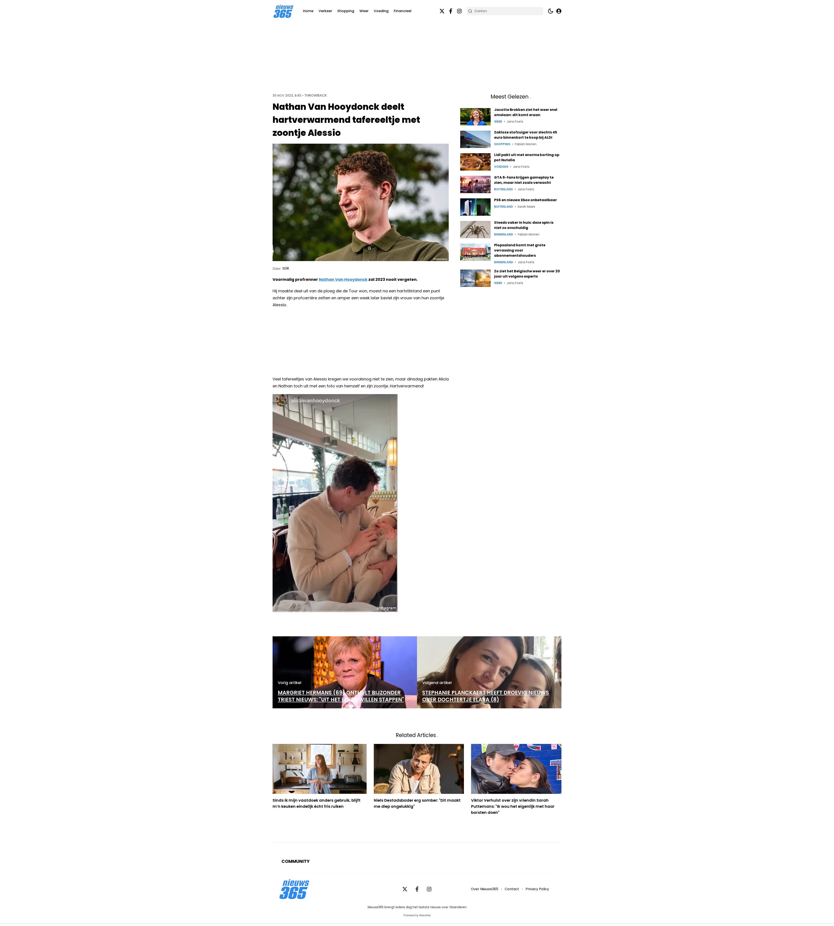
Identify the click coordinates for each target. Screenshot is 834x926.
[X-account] (442, 11)
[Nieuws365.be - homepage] (283, 11)
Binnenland (503, 234)
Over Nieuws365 (484, 889)
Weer (364, 10)
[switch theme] (551, 11)
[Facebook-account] (450, 11)
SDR (285, 268)
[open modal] (558, 11)
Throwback (315, 95)
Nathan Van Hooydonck (343, 279)
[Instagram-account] (459, 11)
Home (308, 10)
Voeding (381, 10)
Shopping (345, 10)
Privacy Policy (537, 889)
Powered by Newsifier (417, 915)
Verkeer (325, 10)
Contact (512, 889)
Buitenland (503, 189)
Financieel (402, 10)
